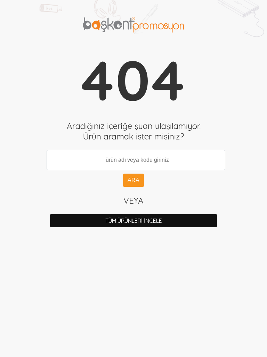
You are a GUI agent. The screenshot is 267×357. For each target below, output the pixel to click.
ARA (133, 180)
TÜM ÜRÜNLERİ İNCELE (133, 220)
